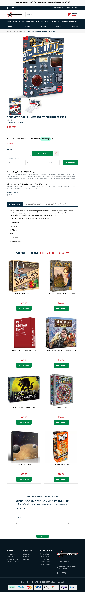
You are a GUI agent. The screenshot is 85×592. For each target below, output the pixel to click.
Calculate (70, 163)
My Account (11, 554)
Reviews (50, 204)
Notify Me (42, 153)
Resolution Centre (13, 559)
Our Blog (26, 556)
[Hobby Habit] (14, 14)
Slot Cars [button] (39, 21)
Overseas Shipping (13, 562)
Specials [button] (27, 26)
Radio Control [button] (12, 21)
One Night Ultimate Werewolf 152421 (23, 407)
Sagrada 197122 (61, 407)
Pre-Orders (73, 21)
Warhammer (30, 21)
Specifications (33, 204)
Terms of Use (44, 554)
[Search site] (64, 14)
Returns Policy (45, 562)
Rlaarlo (10, 26)
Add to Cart (24, 308)
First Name (21, 508)
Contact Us (27, 559)
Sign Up (42, 536)
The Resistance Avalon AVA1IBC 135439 (61, 293)
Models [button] (21, 21)
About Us (75, 26)
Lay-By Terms (44, 559)
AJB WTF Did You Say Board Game (24, 350)
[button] (56, 153)
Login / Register (72, 8)
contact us (58, 8)
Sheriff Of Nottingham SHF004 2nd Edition (61, 350)
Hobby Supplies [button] (50, 21)
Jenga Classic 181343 (61, 464)
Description (14, 204)
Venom (43, 26)
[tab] (15, 204)
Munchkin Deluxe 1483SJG (24, 293)
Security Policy (45, 564)
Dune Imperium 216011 (24, 464)
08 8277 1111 (64, 562)
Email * (19, 517)
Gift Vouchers (63, 21)
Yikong (58, 26)
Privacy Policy (44, 556)
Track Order (11, 556)
